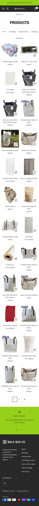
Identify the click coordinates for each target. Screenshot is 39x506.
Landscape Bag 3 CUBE (10, 237)
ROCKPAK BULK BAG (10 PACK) (28, 326)
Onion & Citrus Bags (28, 464)
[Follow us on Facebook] (4, 483)
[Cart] (35, 9)
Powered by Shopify (22, 491)
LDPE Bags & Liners (28, 460)
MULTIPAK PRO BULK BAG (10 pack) (10, 296)
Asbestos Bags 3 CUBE (10, 62)
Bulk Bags (12, 32)
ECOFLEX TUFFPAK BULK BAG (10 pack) (29, 91)
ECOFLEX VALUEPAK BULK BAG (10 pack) (10, 121)
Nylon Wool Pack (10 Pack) (29, 295)
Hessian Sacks (23, 32)
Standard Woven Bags (29, 356)
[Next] (24, 399)
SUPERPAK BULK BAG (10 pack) (10, 387)
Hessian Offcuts (10, 206)
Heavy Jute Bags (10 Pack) (28, 178)
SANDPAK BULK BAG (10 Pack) (10, 357)
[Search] (7, 9)
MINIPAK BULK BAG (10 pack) (29, 266)
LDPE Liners (10, 265)
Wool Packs (25, 472)
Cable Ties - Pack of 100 (29, 62)
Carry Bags (10, 90)
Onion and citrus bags (10, 325)
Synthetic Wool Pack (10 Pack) (29, 387)
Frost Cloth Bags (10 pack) (10, 150)
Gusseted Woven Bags (10, 178)
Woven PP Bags (27, 468)
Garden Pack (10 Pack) (29, 150)
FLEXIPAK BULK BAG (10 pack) (29, 121)
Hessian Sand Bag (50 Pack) (29, 207)
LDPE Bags (29, 237)
